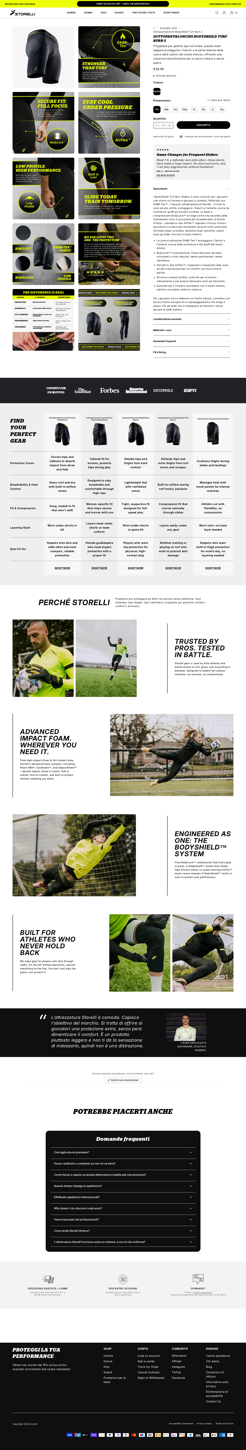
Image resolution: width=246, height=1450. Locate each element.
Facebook (178, 1377)
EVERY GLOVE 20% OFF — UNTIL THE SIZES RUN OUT (123, 4)
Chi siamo (212, 1361)
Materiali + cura (162, 330)
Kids (107, 1366)
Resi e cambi (146, 1361)
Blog (209, 1366)
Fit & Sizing (159, 352)
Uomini (108, 1355)
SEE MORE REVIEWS (166, 175)
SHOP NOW (62, 568)
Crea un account (149, 1355)
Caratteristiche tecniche (167, 319)
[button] (217, 12)
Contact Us (213, 1401)
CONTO (143, 1348)
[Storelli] (22, 12)
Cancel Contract (149, 1372)
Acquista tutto (168, 28)
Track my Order (148, 1366)
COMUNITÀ (180, 1348)
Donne (108, 1361)
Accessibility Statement (181, 1423)
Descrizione (160, 188)
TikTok (176, 1372)
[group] (123, 4)
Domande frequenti (164, 341)
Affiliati (177, 1361)
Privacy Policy (204, 1423)
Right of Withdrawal (151, 1377)
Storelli (33, 1424)
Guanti (108, 1372)
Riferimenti (179, 1355)
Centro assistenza (202, 1292)
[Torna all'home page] (154, 28)
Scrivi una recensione (126, 1080)
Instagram (178, 1366)
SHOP (107, 1348)
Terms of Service (224, 1423)
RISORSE (212, 1348)
